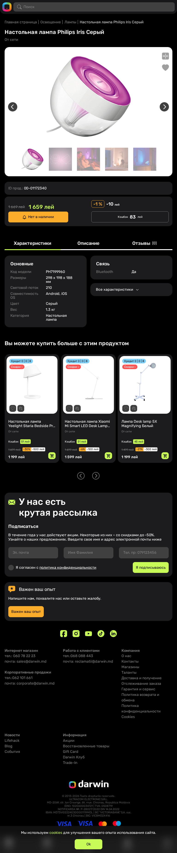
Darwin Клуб (74, 757)
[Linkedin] (113, 633)
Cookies (128, 717)
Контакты (130, 661)
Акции (68, 740)
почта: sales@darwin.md (26, 661)
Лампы (70, 22)
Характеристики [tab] (32, 243)
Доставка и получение (141, 678)
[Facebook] (63, 633)
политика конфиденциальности (67, 567)
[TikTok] (100, 633)
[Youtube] (88, 633)
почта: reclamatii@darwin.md (88, 661)
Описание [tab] (88, 243)
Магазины (130, 667)
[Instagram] (76, 633)
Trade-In (70, 762)
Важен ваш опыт (26, 611)
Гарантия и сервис (138, 689)
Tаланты (128, 672)
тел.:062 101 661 (18, 678)
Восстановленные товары (86, 746)
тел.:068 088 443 (78, 656)
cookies (55, 832)
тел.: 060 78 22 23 (20, 656)
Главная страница (21, 22)
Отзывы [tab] (144, 243)
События (12, 751)
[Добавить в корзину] (52, 455)
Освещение (50, 22)
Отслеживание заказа (141, 683)
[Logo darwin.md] (7, 6)
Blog (8, 746)
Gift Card (70, 751)
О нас (126, 656)
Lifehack (12, 740)
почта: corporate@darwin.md (30, 683)
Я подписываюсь (151, 567)
